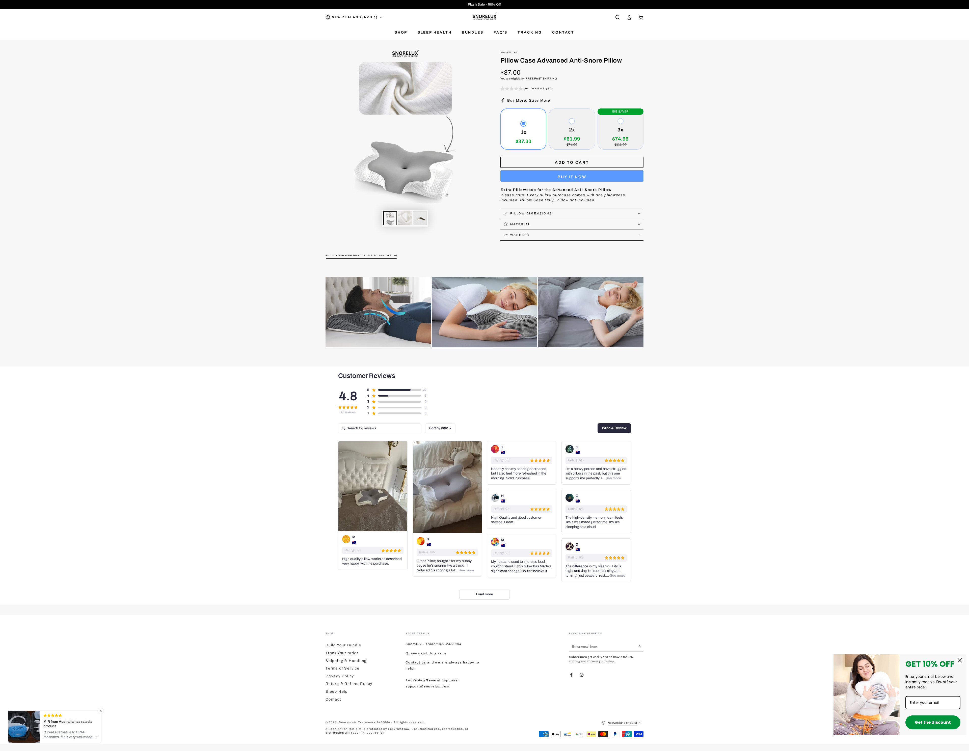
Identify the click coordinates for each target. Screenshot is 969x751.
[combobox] (440, 428)
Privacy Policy (340, 676)
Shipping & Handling (346, 661)
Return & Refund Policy (349, 684)
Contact (333, 699)
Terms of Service (343, 668)
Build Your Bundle (343, 645)
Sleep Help (337, 691)
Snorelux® (509, 52)
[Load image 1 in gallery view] (390, 218)
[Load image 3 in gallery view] (420, 218)
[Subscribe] (640, 646)
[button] (617, 17)
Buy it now (572, 177)
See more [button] (466, 570)
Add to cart (572, 162)
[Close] (960, 660)
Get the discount (933, 722)
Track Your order (342, 653)
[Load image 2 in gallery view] (405, 218)
